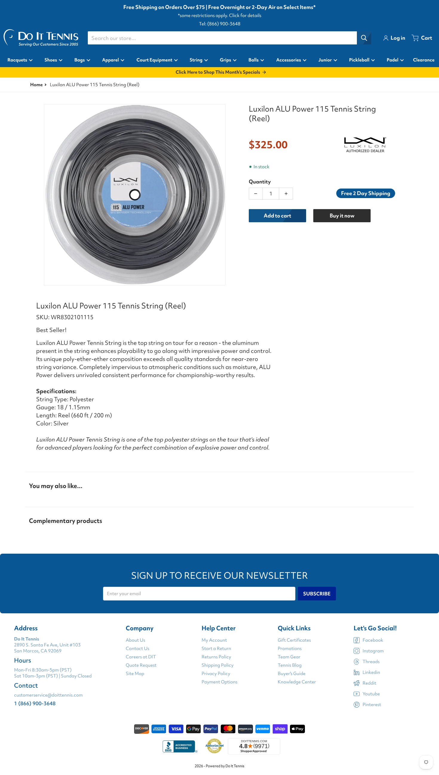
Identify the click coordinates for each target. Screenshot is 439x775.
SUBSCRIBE (317, 593)
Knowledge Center (297, 682)
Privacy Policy (216, 674)
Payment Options (219, 682)
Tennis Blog (290, 665)
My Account (214, 640)
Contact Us (137, 649)
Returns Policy (216, 657)
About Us (135, 640)
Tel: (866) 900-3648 (219, 24)
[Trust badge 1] (179, 746)
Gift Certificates (294, 640)
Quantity (260, 181)
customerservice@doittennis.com (48, 695)
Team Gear (289, 657)
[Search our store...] (364, 37)
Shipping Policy (218, 665)
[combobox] (229, 37)
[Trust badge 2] (214, 746)
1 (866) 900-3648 (35, 703)
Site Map (135, 674)
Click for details (245, 15)
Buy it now (342, 215)
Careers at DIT (141, 657)
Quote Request (141, 665)
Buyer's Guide (292, 674)
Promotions (290, 649)
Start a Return (216, 649)
